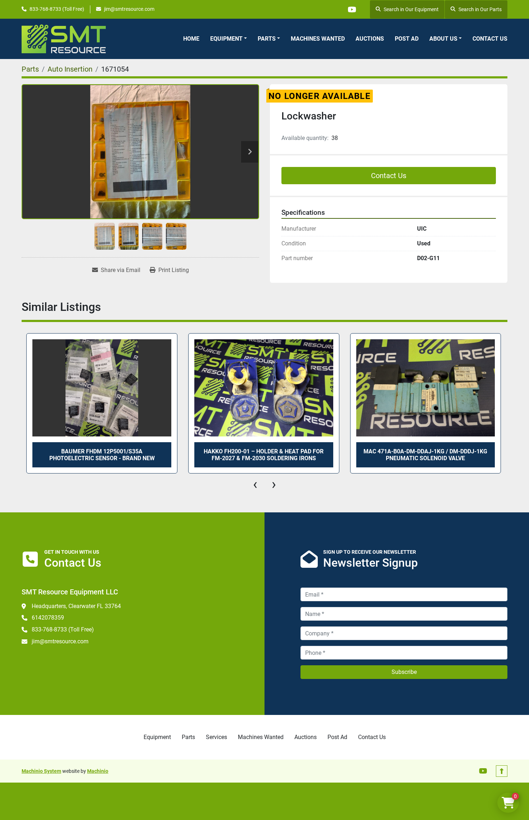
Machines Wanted (318, 38)
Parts (267, 38)
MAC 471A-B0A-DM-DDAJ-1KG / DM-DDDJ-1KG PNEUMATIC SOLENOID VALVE (425, 455)
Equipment (226, 38)
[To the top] (501, 771)
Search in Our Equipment (411, 9)
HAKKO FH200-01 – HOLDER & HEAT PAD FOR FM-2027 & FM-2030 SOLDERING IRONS (264, 455)
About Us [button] (443, 38)
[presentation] (255, 484)
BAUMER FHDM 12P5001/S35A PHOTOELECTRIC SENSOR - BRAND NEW (102, 455)
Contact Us (490, 38)
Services (216, 737)
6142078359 (48, 617)
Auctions (370, 38)
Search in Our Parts (480, 9)
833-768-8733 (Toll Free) (57, 9)
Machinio (97, 771)
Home (191, 38)
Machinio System (41, 771)
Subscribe (404, 672)
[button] (228, 39)
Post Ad (407, 38)
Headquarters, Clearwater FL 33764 (76, 606)
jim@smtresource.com (129, 9)
